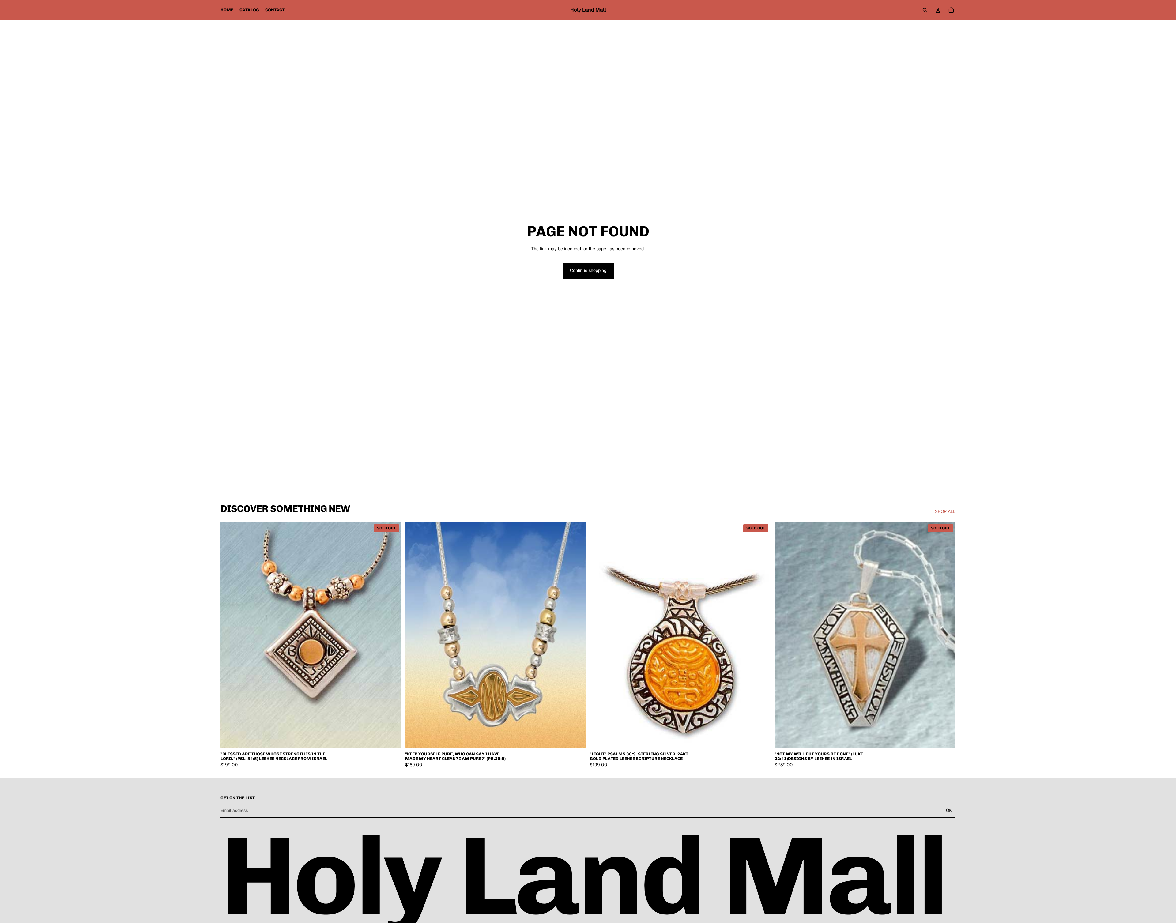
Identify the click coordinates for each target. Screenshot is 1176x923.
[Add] (576, 738)
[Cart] (951, 10)
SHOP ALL (945, 511)
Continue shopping (588, 270)
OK (949, 810)
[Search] (925, 10)
